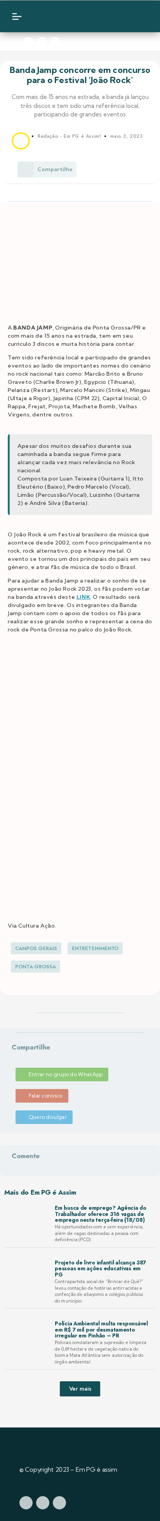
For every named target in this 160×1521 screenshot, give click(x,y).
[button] (13, 1056)
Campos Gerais (36, 948)
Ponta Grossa (35, 966)
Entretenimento (95, 948)
